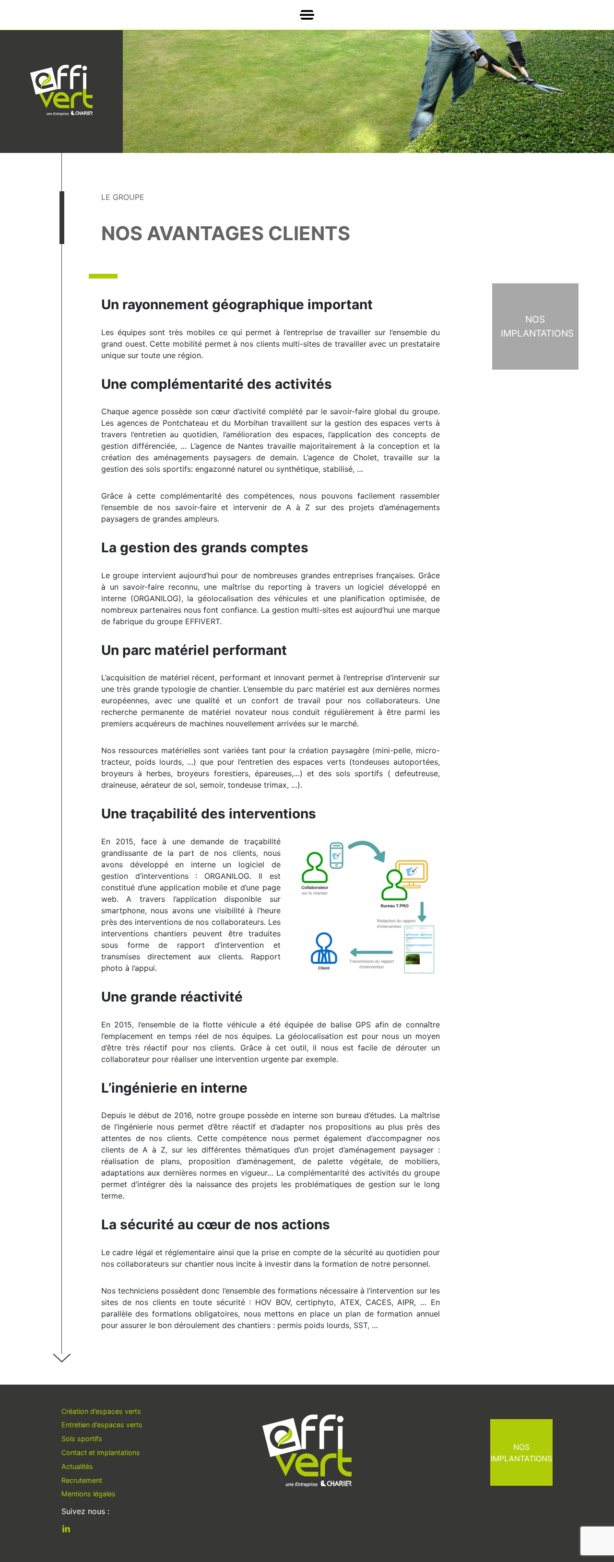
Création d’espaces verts (101, 1411)
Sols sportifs (81, 1438)
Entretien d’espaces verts (101, 1425)
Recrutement (81, 1480)
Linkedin (73, 1530)
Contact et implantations (100, 1452)
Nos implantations (521, 1452)
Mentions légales (88, 1494)
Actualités (77, 1466)
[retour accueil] (61, 90)
